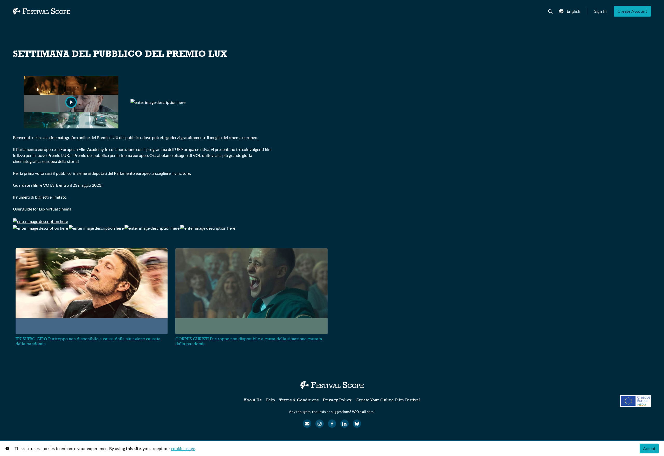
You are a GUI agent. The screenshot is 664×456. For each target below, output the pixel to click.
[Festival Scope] (331, 385)
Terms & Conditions (299, 399)
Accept (649, 448)
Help (270, 399)
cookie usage (183, 448)
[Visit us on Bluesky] (357, 423)
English (573, 11)
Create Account (632, 11)
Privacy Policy (337, 399)
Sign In (600, 11)
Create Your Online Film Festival (388, 399)
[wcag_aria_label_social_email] (307, 423)
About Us (252, 399)
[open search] (550, 11)
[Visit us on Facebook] (332, 423)
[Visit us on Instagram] (319, 423)
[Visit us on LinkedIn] (344, 423)
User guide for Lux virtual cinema (42, 208)
